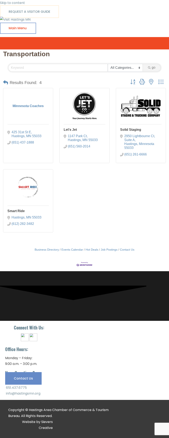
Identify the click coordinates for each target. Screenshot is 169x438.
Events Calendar (72, 249)
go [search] (153, 67)
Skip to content (12, 2)
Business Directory (47, 249)
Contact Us (127, 249)
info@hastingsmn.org (22, 393)
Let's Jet (70, 129)
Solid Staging (130, 129)
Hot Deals (92, 249)
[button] (5, 82)
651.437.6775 (16, 387)
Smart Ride (16, 211)
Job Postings (109, 249)
